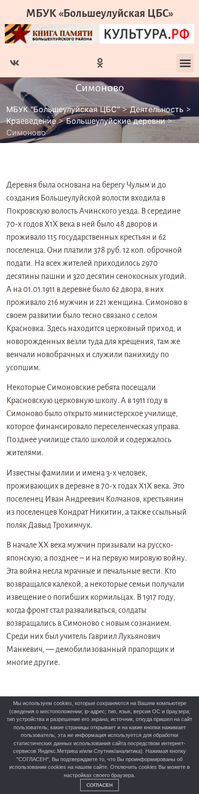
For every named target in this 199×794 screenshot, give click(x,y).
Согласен (99, 785)
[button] (185, 63)
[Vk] (14, 62)
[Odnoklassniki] (100, 62)
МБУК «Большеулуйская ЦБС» (99, 13)
